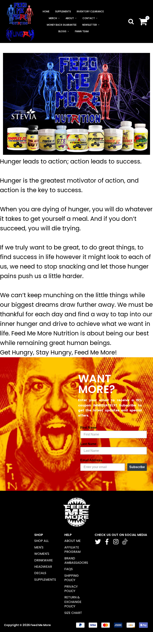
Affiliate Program (72, 549)
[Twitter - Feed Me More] (98, 542)
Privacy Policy (71, 588)
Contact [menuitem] (88, 18)
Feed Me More (40, 625)
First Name (88, 427)
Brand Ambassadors (76, 560)
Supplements (45, 579)
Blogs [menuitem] (62, 31)
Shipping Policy (71, 577)
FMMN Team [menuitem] (82, 31)
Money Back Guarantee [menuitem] (61, 24)
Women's (41, 553)
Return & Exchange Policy (72, 602)
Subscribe (137, 467)
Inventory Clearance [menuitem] (90, 11)
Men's (38, 547)
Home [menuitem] (46, 11)
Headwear (43, 566)
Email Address (91, 460)
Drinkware (43, 560)
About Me (72, 541)
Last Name (88, 444)
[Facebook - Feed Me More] (107, 542)
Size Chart (73, 613)
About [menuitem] (70, 18)
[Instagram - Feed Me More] (116, 542)
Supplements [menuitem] (63, 11)
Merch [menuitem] (53, 18)
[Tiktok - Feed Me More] (125, 542)
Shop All (41, 541)
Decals (40, 573)
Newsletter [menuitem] (89, 24)
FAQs (68, 569)
